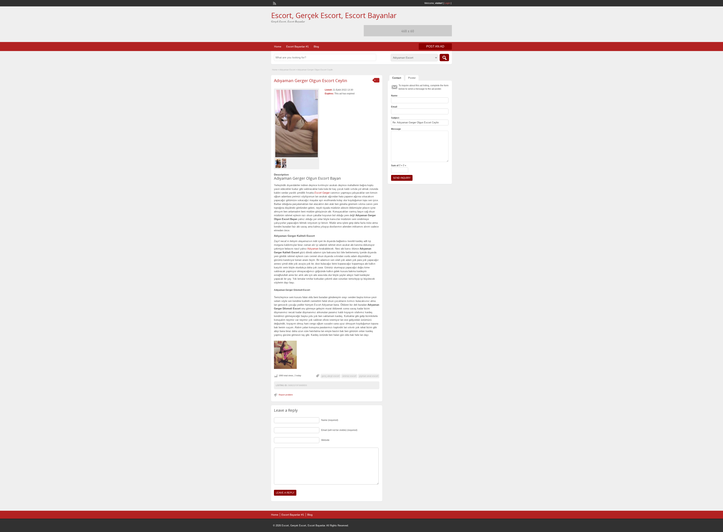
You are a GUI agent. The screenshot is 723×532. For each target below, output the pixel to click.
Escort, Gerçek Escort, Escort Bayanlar (334, 15)
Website (325, 440)
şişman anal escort (368, 376)
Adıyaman (312, 248)
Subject (395, 118)
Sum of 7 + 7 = (398, 165)
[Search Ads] (444, 57)
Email (394, 106)
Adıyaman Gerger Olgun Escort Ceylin (310, 80)
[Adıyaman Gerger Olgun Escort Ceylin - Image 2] (284, 163)
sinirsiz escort (349, 376)
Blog (316, 46)
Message (396, 129)
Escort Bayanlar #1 (297, 46)
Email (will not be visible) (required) (339, 430)
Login (447, 3)
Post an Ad (435, 46)
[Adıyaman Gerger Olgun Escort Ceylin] (296, 123)
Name (394, 95)
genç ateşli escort (330, 376)
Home (277, 46)
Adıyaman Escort (287, 70)
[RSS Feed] (274, 3)
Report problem (286, 395)
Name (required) (329, 420)
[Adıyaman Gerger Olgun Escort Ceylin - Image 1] (278, 163)
